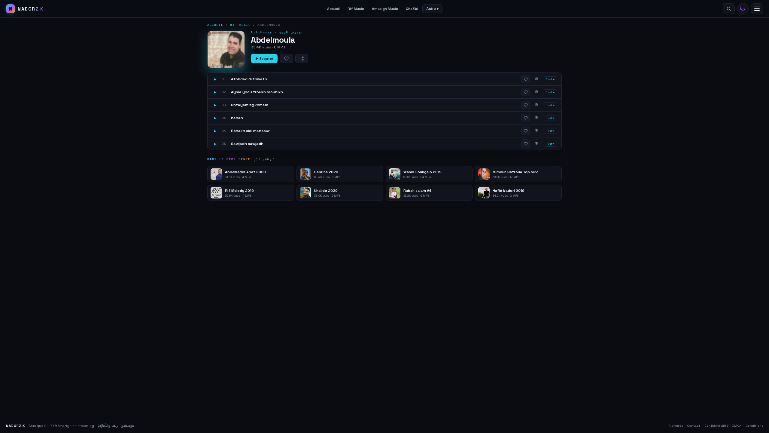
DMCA (736, 426)
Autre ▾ (432, 9)
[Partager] (301, 58)
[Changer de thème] (743, 8)
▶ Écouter (264, 59)
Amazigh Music (385, 8)
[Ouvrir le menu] (757, 8)
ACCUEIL (215, 24)
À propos (676, 426)
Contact (693, 426)
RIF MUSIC (240, 24)
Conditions (754, 426)
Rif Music (356, 8)
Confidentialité (716, 426)
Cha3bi (412, 8)
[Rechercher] (729, 8)
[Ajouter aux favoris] (286, 58)
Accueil (333, 8)
